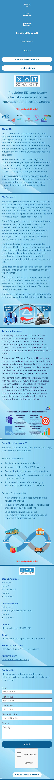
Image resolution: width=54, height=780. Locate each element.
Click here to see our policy (15, 659)
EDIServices (27, 15)
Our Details (27, 42)
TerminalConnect (27, 24)
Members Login (27, 68)
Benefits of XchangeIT (27, 33)
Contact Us (27, 50)
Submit (27, 744)
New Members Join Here (27, 59)
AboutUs (27, 5)
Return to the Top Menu (27, 775)
